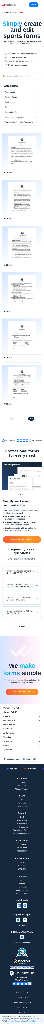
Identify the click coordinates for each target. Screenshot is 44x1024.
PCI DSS (22, 866)
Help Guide (22, 820)
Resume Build (22, 894)
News (22, 800)
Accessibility (22, 851)
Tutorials (22, 803)
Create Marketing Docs (22, 539)
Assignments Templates (14, 117)
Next (31, 418)
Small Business (21, 890)
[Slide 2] (22, 494)
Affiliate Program (22, 789)
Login (33, 5)
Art (6, 107)
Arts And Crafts (11, 112)
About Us (22, 786)
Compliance (22, 1007)
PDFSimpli (5, 12)
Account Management (22, 833)
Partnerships (22, 844)
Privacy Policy (22, 992)
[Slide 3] (23, 494)
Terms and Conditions (22, 1002)
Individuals (22, 887)
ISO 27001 (22, 869)
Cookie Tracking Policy (29, 1021)
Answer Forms (11, 97)
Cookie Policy (22, 997)
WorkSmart (22, 806)
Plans (22, 880)
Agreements (10, 92)
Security (22, 1012)
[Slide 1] (20, 494)
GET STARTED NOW (22, 692)
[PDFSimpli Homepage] (9, 4)
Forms (14, 12)
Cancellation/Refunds (22, 830)
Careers (22, 782)
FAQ (22, 817)
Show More (22, 626)
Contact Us (22, 824)
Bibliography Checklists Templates (19, 122)
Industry (22, 884)
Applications (10, 102)
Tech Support (22, 827)
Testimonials (22, 847)
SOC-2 (22, 862)
